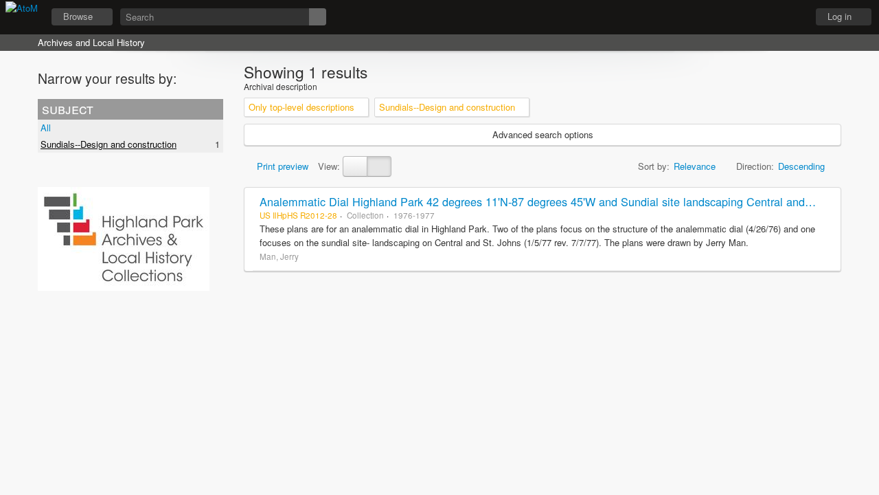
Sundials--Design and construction (108, 144)
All (46, 127)
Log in (839, 16)
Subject (67, 108)
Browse (78, 16)
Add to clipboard (827, 201)
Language (756, 17)
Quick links (790, 17)
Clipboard (722, 17)
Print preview (281, 166)
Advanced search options (542, 134)
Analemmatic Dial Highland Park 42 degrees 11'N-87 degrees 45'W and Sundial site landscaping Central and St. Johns (558, 201)
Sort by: (654, 166)
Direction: (755, 166)
